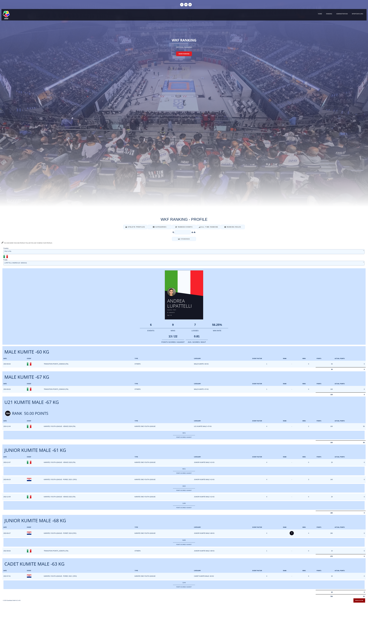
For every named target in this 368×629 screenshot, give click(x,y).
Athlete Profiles (136, 227)
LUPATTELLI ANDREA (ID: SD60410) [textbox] (15, 263)
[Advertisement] (184, 615)
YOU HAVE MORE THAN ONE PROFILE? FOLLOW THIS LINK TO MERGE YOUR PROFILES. (27, 243)
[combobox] (184, 251)
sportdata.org (357, 14)
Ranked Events (185, 227)
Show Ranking (184, 54)
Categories (161, 227)
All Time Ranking (209, 227)
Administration (342, 14)
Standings (185, 239)
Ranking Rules (233, 227)
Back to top (359, 600)
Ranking (329, 14)
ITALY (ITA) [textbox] (7, 251)
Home (320, 14)
